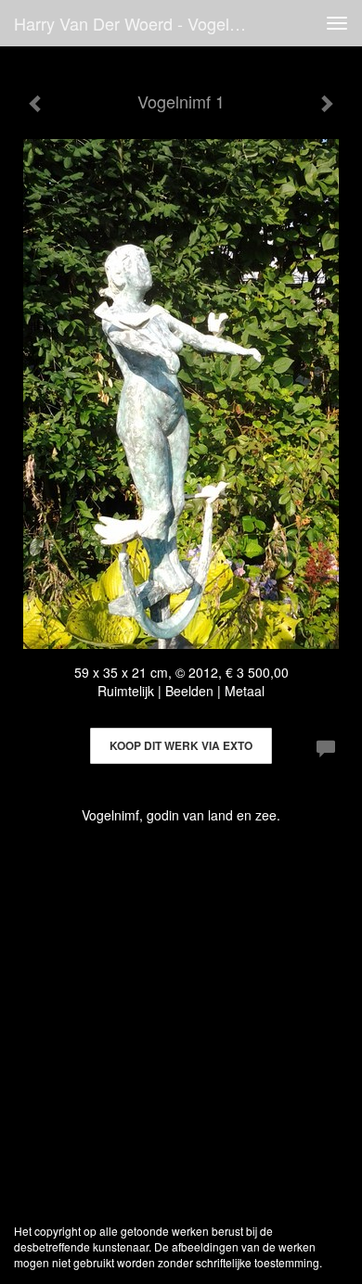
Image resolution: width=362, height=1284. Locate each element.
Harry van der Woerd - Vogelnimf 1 (138, 23)
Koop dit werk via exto (181, 745)
